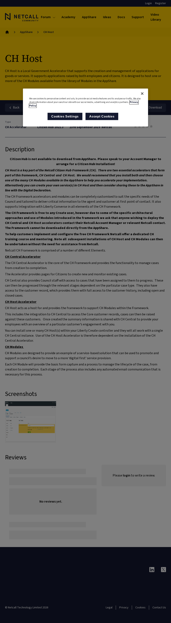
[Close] (142, 93)
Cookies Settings (65, 116)
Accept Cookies (101, 116)
